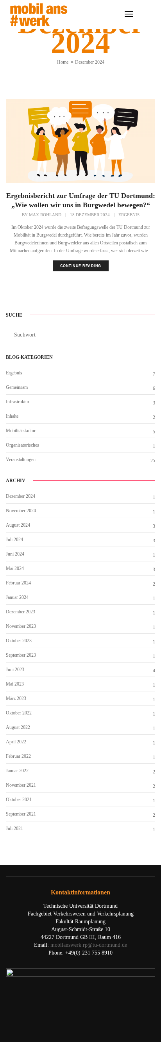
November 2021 (21, 785)
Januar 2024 (17, 597)
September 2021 (21, 814)
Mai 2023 (15, 684)
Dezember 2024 (20, 496)
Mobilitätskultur (21, 430)
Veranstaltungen (21, 459)
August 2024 (18, 525)
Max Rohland (45, 214)
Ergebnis (129, 214)
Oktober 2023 (19, 640)
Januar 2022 (17, 770)
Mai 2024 (15, 568)
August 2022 (18, 727)
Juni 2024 (15, 554)
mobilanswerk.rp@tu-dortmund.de (88, 945)
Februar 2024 (18, 583)
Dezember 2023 (20, 612)
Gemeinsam (17, 387)
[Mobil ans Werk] (38, 14)
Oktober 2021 (19, 799)
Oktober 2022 (19, 713)
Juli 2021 (14, 828)
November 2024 (21, 510)
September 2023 (21, 655)
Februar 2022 (18, 756)
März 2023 (16, 698)
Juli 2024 (14, 539)
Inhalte (12, 416)
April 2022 (16, 742)
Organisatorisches (22, 445)
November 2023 (21, 626)
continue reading (80, 266)
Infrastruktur (17, 401)
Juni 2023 (15, 669)
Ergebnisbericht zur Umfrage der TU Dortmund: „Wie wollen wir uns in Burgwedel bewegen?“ (80, 200)
